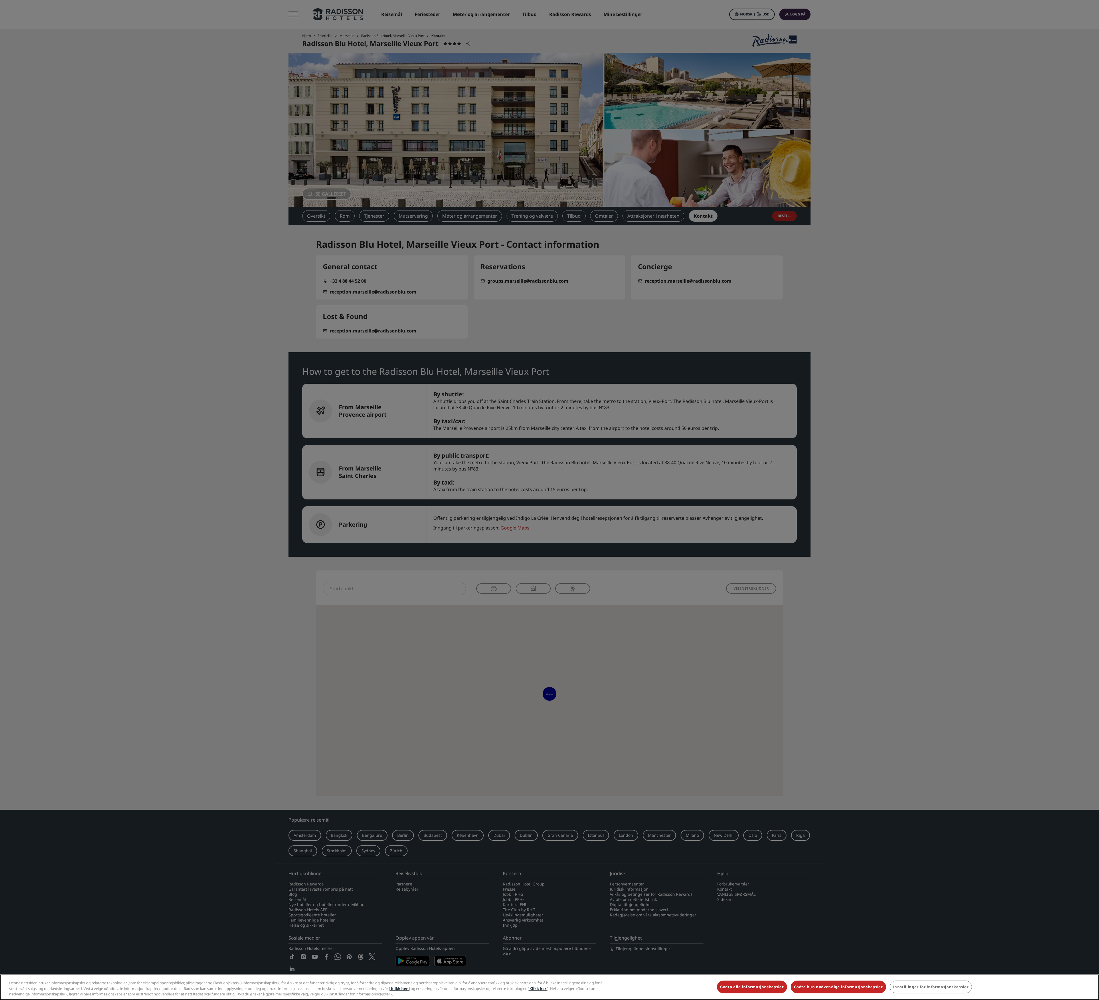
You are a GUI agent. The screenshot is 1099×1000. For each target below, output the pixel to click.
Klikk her (399, 988)
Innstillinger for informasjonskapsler (931, 986)
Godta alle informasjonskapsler (752, 986)
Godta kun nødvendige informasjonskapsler (838, 986)
